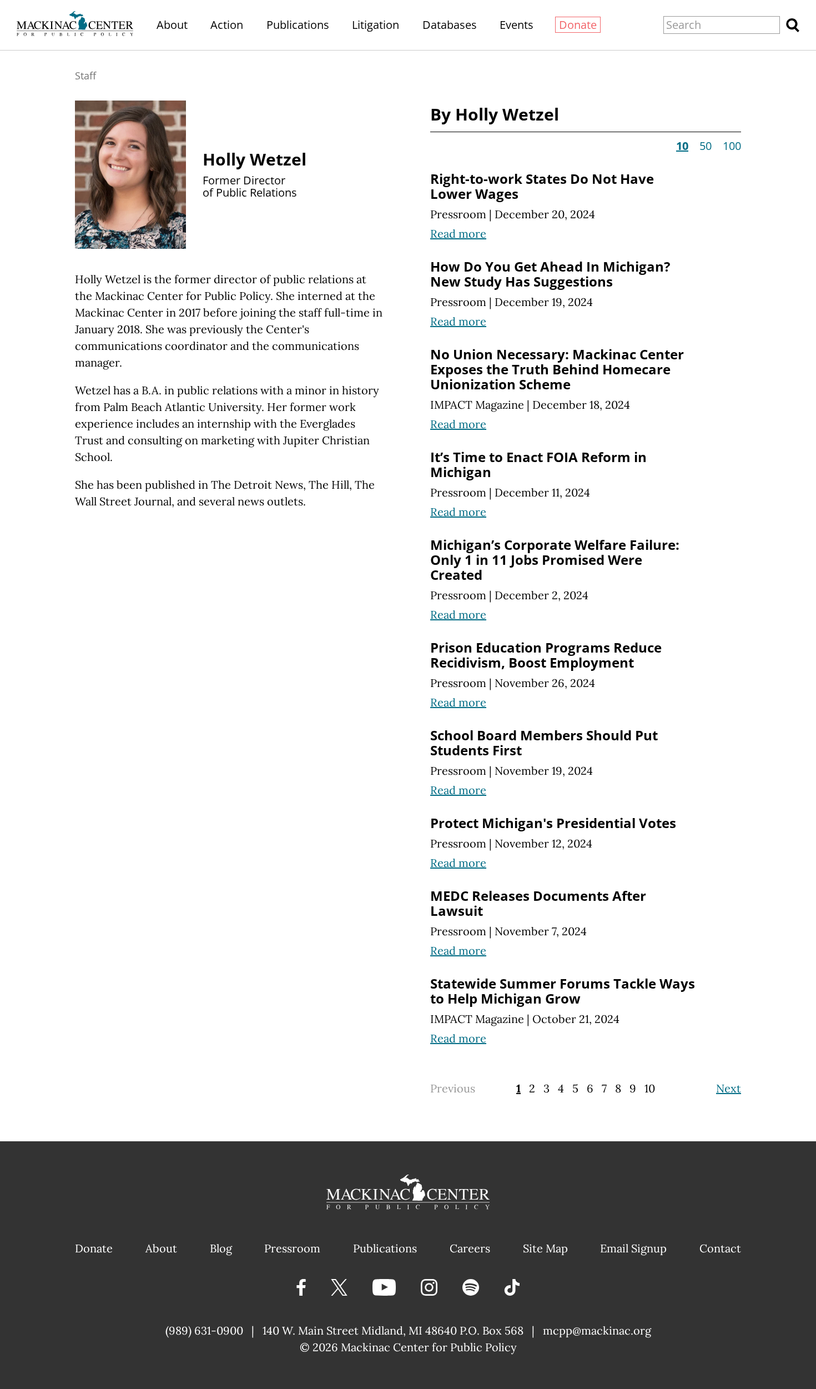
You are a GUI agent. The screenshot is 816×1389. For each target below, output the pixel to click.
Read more (458, 233)
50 (705, 145)
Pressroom (458, 214)
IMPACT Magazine (477, 405)
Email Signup (633, 1248)
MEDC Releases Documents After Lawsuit (538, 903)
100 (732, 145)
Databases (449, 24)
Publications (297, 24)
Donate (578, 24)
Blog (221, 1248)
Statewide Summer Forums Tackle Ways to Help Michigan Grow (562, 990)
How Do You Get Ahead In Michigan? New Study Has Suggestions (550, 273)
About (172, 24)
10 (649, 1088)
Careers (470, 1248)
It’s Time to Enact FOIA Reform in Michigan (538, 464)
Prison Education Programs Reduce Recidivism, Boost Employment (546, 654)
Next (728, 1088)
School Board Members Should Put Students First (544, 742)
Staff (85, 75)
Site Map (545, 1248)
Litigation (375, 24)
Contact (720, 1248)
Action (226, 24)
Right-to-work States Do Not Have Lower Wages (542, 186)
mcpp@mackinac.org (597, 1330)
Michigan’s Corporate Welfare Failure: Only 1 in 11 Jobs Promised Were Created (554, 559)
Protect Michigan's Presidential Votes (553, 823)
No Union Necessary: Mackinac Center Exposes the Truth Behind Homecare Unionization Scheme (557, 369)
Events (516, 24)
